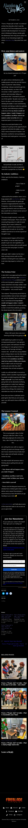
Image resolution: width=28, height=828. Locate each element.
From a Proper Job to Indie (8, 681)
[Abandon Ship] (13, 14)
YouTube (20, 811)
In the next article (7, 504)
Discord (15, 807)
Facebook (11, 811)
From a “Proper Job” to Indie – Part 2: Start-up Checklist (19, 616)
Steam (7, 807)
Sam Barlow (16, 199)
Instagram (19, 814)
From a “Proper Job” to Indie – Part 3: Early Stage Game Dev (7, 616)
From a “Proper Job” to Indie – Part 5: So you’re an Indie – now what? (14, 684)
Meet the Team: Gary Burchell (13, 641)
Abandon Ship (10, 40)
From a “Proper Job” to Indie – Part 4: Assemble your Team (14, 714)
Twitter (23, 807)
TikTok (10, 814)
